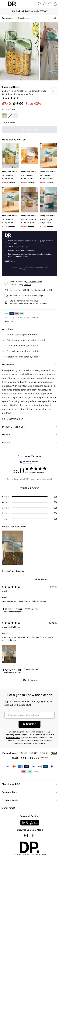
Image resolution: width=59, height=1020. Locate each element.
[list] (29, 52)
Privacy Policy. (39, 743)
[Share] (55, 18)
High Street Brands (21, 18)
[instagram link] (26, 835)
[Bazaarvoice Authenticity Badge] (29, 462)
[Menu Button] (3, 4)
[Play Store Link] (29, 823)
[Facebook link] (33, 835)
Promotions (6, 18)
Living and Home (10, 87)
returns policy (41, 304)
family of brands (13, 737)
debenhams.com (13, 612)
